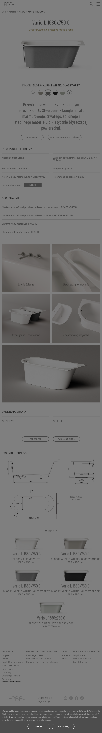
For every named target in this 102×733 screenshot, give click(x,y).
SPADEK (39, 726)
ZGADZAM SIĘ (63, 726)
